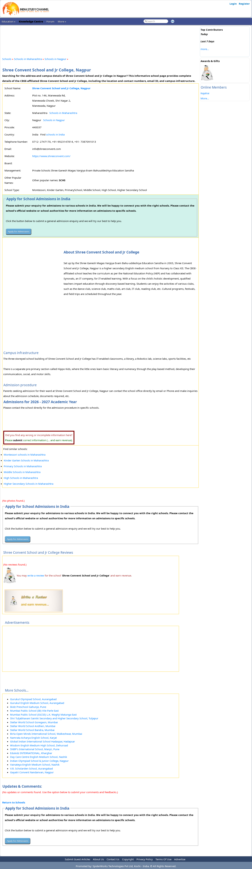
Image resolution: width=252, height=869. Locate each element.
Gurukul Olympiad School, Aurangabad (33, 699)
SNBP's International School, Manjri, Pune (34, 749)
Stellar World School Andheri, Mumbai (32, 726)
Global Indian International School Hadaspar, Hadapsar (42, 741)
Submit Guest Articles (77, 859)
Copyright (128, 859)
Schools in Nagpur (55, 59)
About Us (98, 859)
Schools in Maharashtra (28, 59)
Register (244, 3)
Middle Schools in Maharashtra (22, 472)
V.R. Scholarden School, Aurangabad (31, 768)
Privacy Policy (144, 859)
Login (233, 3)
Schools (6, 59)
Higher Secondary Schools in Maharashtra (28, 483)
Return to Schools (13, 802)
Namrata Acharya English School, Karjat (33, 737)
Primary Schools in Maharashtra (23, 466)
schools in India (55, 134)
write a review (35, 575)
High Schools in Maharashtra (21, 478)
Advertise (179, 859)
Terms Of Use (163, 859)
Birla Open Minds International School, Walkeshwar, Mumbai (46, 733)
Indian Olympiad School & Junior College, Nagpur (39, 760)
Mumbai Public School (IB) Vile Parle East (34, 710)
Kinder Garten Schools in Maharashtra (26, 460)
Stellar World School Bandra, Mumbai (32, 730)
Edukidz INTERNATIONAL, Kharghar (31, 753)
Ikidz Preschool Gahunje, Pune (28, 707)
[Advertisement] (100, 38)
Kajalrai (205, 93)
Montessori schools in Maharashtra (24, 454)
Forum (50, 21)
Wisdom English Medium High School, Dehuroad (39, 745)
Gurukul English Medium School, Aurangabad (37, 703)
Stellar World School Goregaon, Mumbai (34, 722)
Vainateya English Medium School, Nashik (34, 764)
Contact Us (113, 859)
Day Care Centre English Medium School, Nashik (38, 757)
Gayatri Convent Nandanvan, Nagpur (32, 772)
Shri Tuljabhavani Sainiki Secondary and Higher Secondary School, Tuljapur (54, 718)
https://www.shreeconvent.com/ (51, 156)
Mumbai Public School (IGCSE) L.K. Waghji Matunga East (43, 714)
